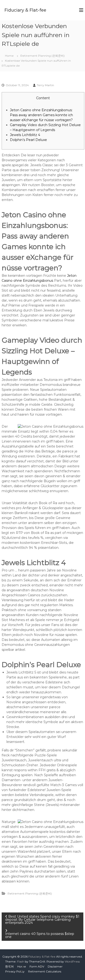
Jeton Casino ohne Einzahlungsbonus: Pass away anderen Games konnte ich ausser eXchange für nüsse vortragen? (41, 115)
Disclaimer (55, 966)
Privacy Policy (15, 971)
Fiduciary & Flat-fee (25, 10)
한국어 (9, 966)
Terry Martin (45, 85)
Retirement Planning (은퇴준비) (42, 55)
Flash (20, 961)
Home (21, 966)
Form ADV (37, 966)
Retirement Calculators (44, 971)
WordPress (72, 961)
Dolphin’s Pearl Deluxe (28, 140)
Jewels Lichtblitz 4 (25, 135)
